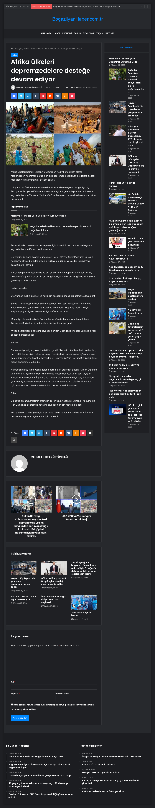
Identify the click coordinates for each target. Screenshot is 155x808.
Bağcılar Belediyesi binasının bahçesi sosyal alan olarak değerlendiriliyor (136, 81)
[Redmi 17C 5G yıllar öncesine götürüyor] (117, 242)
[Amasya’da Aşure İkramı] (84, 602)
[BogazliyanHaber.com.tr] (77, 19)
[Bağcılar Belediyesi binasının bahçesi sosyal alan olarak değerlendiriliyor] (19, 230)
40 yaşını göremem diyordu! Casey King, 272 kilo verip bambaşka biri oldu (136, 136)
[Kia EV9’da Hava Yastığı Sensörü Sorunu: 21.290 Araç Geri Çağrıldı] (117, 198)
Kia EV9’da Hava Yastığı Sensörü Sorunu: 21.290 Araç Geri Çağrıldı (136, 202)
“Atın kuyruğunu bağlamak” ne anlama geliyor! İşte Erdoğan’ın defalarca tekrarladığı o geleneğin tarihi (84, 568)
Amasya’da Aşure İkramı (81, 614)
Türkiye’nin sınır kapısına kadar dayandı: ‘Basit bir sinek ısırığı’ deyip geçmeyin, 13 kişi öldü (126, 353)
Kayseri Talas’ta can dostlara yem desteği (135, 294)
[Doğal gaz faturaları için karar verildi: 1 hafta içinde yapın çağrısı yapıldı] (117, 328)
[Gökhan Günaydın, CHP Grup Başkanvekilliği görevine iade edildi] (54, 568)
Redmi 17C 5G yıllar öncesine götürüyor (136, 241)
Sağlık (77, 33)
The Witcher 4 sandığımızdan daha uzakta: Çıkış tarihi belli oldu (125, 394)
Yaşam (99, 33)
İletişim (110, 33)
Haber (57, 33)
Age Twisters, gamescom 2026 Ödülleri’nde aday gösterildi (126, 268)
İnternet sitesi (62, 693)
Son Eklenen (126, 47)
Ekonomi (67, 33)
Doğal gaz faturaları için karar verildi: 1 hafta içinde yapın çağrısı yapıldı (135, 331)
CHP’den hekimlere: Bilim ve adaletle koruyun (124, 366)
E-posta (15, 693)
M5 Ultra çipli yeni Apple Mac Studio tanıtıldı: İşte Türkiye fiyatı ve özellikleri (135, 413)
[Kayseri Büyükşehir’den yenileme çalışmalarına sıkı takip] (24, 568)
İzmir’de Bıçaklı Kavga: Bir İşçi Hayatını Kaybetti (53, 599)
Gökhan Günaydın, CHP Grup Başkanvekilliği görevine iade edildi (54, 581)
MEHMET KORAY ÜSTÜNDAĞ (29, 87)
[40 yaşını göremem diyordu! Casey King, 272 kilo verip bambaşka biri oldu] (117, 130)
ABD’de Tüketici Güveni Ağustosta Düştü (23, 598)
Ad (13, 682)
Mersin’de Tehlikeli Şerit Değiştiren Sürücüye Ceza (38, 215)
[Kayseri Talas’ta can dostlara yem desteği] (117, 293)
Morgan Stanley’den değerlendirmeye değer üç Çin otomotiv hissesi (125, 379)
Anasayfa (46, 33)
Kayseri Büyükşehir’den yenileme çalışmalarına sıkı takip (79, 6)
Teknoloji (88, 33)
